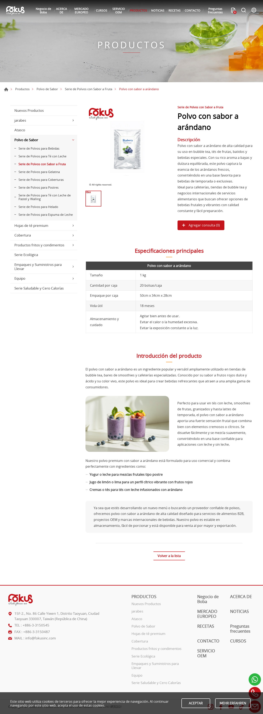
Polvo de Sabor (47, 89)
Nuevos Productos (29, 110)
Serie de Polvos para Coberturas (41, 180)
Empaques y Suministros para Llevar (38, 266)
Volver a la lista (169, 556)
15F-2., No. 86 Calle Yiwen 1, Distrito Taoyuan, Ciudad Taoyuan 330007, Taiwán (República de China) (56, 616)
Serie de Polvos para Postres (38, 187)
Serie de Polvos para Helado (38, 207)
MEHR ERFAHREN (233, 703)
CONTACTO (192, 10)
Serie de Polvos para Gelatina (39, 172)
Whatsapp (255, 679)
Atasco (19, 130)
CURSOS (101, 10)
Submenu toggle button (73, 120)
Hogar (6, 89)
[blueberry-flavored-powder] (127, 147)
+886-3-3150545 (36, 625)
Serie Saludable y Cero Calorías (39, 288)
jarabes (20, 120)
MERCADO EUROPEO (81, 10)
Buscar (243, 11)
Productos (22, 89)
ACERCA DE (61, 10)
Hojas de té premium (31, 225)
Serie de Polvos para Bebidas (38, 148)
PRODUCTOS (138, 10)
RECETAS (174, 10)
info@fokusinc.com (40, 638)
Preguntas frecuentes (215, 10)
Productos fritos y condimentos (39, 245)
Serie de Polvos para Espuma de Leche (45, 214)
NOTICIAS (157, 10)
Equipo (19, 278)
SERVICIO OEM (118, 10)
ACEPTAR (196, 703)
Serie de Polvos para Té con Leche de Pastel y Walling (44, 197)
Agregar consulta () (204, 225)
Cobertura (22, 235)
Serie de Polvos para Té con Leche (42, 156)
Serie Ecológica (26, 254)
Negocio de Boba (43, 10)
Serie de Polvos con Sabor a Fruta (88, 89)
